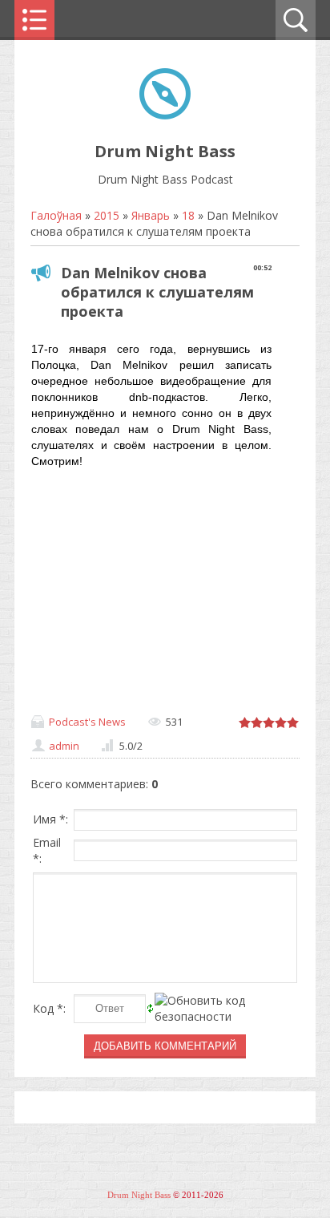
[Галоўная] (165, 115)
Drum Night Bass (139, 1195)
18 (188, 215)
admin (64, 745)
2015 (106, 215)
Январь (150, 215)
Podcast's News (87, 721)
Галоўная (56, 215)
